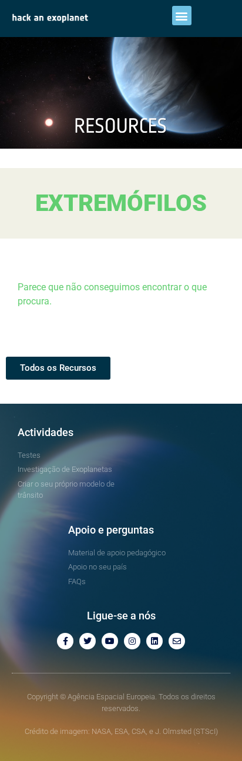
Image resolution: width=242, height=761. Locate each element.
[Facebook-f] (65, 641)
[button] (181, 15)
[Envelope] (177, 641)
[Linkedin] (154, 641)
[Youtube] (110, 641)
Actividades (45, 432)
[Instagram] (132, 641)
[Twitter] (87, 641)
